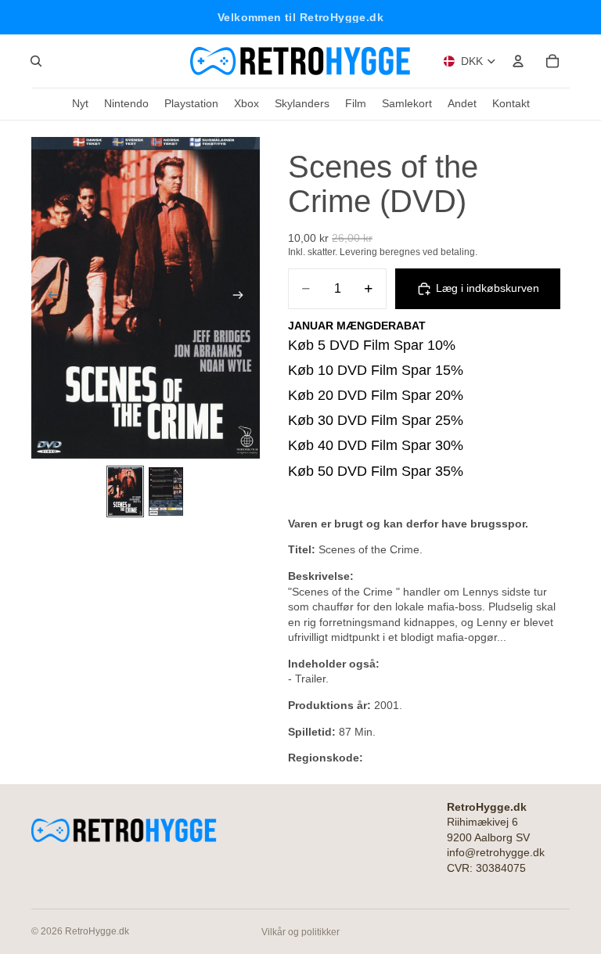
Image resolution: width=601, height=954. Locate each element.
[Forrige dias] (48, 297)
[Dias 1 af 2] (125, 491)
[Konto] (518, 61)
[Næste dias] (242, 297)
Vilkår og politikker (300, 932)
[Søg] (36, 61)
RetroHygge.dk (97, 931)
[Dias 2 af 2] (166, 491)
